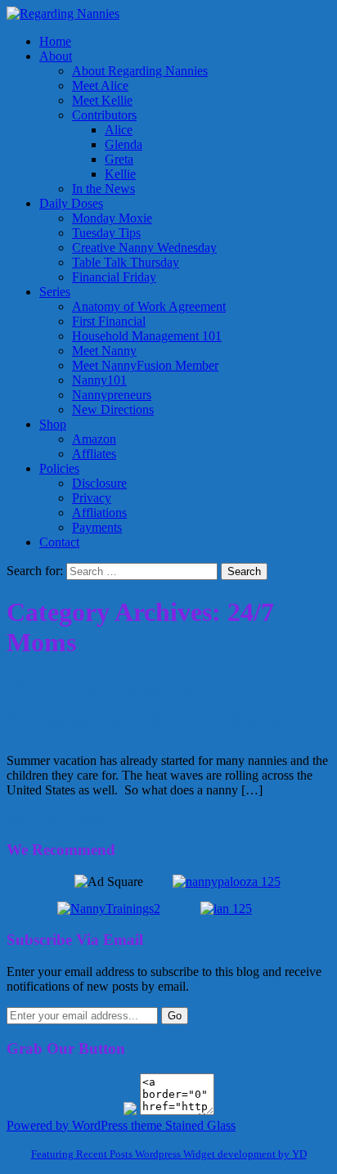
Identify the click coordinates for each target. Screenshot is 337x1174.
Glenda (123, 144)
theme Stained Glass (182, 1125)
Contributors (104, 115)
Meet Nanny (104, 351)
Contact (59, 542)
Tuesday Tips (106, 233)
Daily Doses (71, 203)
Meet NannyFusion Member (145, 365)
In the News (103, 189)
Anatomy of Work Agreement (149, 306)
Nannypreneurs (111, 395)
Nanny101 (99, 380)
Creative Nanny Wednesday (144, 247)
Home (55, 41)
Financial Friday (114, 277)
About (55, 56)
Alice (119, 130)
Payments (97, 527)
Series (54, 292)
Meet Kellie (102, 100)
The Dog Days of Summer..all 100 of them (143, 705)
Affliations (99, 513)
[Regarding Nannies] (63, 13)
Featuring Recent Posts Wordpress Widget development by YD (169, 1154)
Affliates (94, 454)
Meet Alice (100, 85)
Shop (52, 424)
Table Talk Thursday (125, 262)
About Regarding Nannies (140, 71)
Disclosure (99, 483)
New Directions (113, 409)
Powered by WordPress (67, 1125)
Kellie (120, 174)
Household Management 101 (147, 336)
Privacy (91, 498)
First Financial (109, 321)
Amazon (94, 439)
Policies (59, 468)
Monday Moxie (112, 218)
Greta (119, 159)
